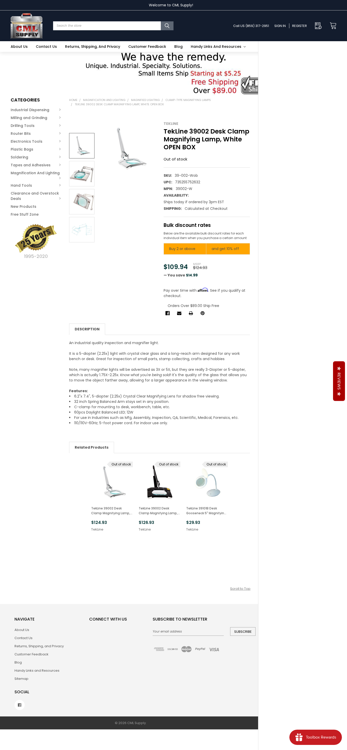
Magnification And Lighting (35, 172)
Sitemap (21, 678)
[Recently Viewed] (319, 26)
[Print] (191, 313)
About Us (19, 46)
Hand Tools (21, 185)
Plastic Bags (22, 149)
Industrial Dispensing (30, 109)
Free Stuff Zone (25, 214)
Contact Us (46, 46)
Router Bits (21, 133)
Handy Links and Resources (216, 46)
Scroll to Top (240, 588)
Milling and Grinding (29, 117)
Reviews (339, 381)
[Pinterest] (203, 313)
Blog (178, 46)
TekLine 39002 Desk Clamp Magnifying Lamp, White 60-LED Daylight (110, 511)
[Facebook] (167, 313)
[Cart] (331, 26)
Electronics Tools (26, 141)
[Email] (179, 313)
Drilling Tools (23, 125)
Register (299, 25)
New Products (23, 206)
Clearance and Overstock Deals (35, 196)
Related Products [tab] (91, 447)
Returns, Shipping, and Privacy (92, 46)
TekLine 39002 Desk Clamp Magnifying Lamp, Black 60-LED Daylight (158, 511)
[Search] (167, 25)
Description (87, 329)
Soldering (19, 157)
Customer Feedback (147, 46)
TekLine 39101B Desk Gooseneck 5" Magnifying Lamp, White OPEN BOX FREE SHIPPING (206, 511)
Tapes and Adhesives (31, 165)
